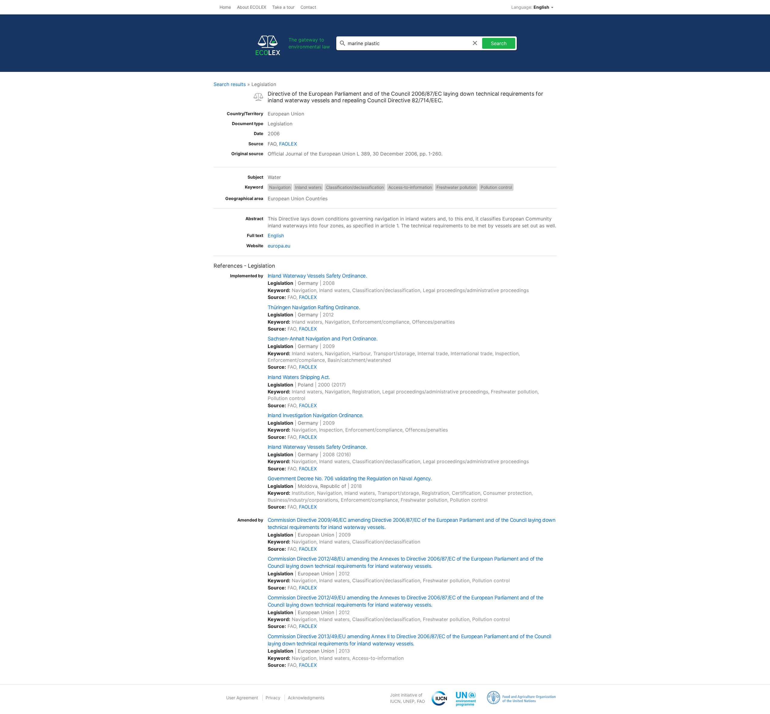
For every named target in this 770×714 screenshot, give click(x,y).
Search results (230, 84)
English (276, 235)
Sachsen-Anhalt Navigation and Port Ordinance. (322, 339)
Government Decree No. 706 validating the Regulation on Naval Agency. (350, 478)
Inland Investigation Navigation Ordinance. (316, 415)
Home (225, 7)
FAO (421, 701)
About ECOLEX (251, 7)
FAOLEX (288, 144)
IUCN (395, 701)
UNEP (408, 701)
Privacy (273, 697)
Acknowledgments (306, 697)
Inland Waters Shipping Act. (299, 377)
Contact (308, 7)
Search (499, 43)
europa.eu (279, 246)
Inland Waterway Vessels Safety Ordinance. (317, 276)
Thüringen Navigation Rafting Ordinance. (314, 307)
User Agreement (242, 697)
